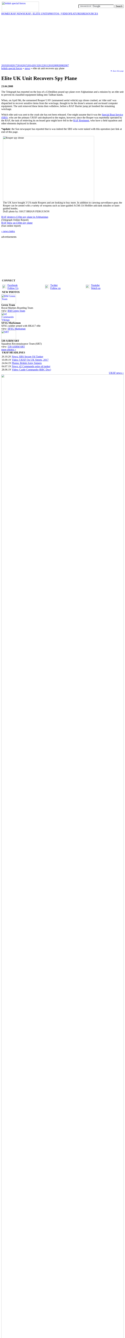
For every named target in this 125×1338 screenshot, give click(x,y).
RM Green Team (16, 310)
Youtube (95, 285)
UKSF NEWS (16, 13)
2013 (35, 65)
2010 (50, 65)
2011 (45, 65)
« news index (8, 231)
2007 (66, 65)
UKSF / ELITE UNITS (36, 13)
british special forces (11, 68)
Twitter (54, 285)
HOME (5, 13)
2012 (40, 65)
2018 (9, 65)
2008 (61, 65)
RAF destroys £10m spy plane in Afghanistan (24, 217)
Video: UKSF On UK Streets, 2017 (30, 359)
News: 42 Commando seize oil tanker (31, 366)
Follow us (55, 288)
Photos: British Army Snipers (27, 363)
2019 (4, 65)
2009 (55, 65)
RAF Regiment (81, 120)
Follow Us (12, 288)
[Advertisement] (62, 39)
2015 (24, 65)
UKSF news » (116, 372)
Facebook (12, 285)
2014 (30, 65)
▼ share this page (117, 71)
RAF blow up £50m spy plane (17, 222)
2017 (14, 65)
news (27, 68)
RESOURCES (90, 13)
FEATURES (76, 13)
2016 (19, 65)
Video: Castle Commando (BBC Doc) (31, 369)
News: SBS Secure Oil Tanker (27, 356)
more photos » (8, 349)
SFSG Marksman (17, 328)
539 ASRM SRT (16, 346)
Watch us (95, 288)
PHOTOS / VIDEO (59, 13)
